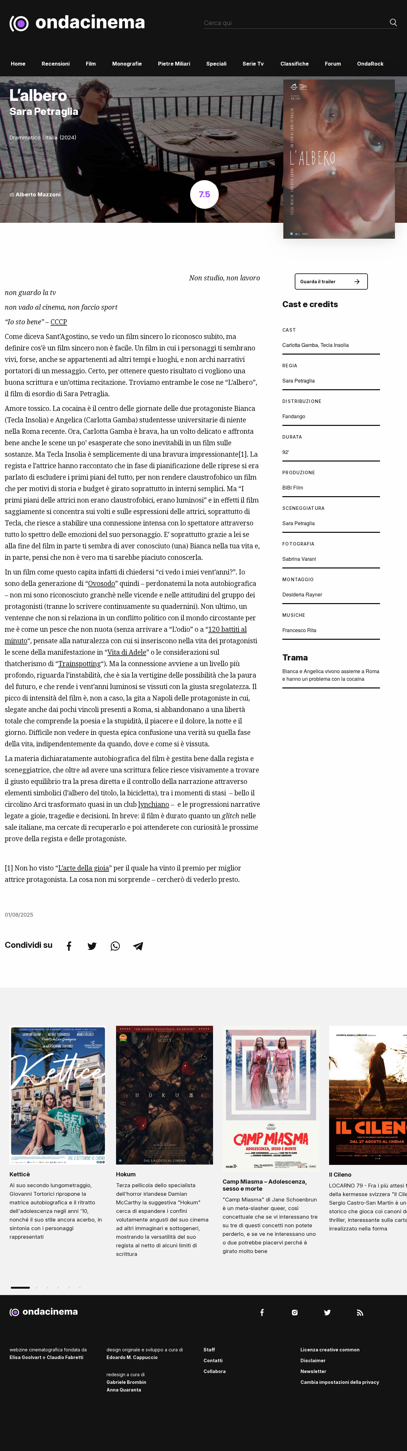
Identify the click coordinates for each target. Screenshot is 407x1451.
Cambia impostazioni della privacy (339, 1382)
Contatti (213, 1360)
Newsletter (313, 1371)
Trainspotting (79, 663)
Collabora (215, 1371)
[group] (58, 1135)
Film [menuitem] (91, 63)
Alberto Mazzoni (38, 194)
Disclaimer (313, 1360)
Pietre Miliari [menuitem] (174, 63)
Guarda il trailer (317, 281)
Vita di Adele (126, 652)
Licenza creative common (330, 1349)
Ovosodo (101, 583)
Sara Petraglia (298, 380)
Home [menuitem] (18, 63)
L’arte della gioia (83, 867)
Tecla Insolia (335, 345)
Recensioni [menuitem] (56, 63)
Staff (209, 1349)
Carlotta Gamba (300, 345)
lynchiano (153, 804)
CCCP (59, 321)
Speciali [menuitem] (216, 63)
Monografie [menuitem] (127, 63)
